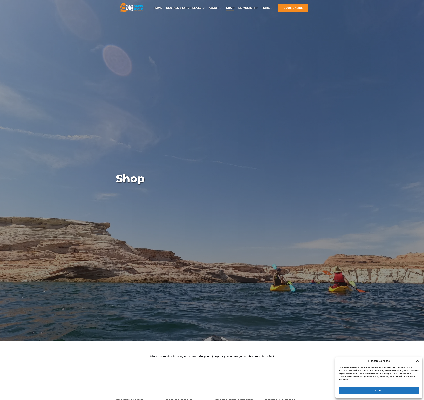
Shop (230, 7)
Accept (379, 390)
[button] (417, 360)
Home (158, 7)
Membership (248, 7)
